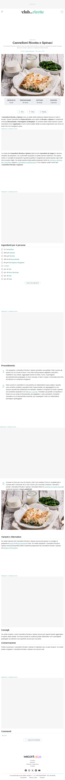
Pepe (10, 279)
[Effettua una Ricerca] (62, 11)
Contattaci (32, 766)
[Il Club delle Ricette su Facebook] (26, 770)
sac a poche (33, 392)
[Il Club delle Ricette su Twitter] (32, 770)
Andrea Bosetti (30, 51)
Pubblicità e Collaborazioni (32, 764)
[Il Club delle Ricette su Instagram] (29, 770)
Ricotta (12, 256)
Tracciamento (23, 777)
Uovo (7, 266)
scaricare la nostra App (52, 487)
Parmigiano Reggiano (16, 262)
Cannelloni (10, 249)
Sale (10, 276)
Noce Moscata (13, 272)
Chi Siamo (32, 760)
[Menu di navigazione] (2, 12)
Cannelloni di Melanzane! (27, 162)
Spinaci (12, 253)
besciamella (21, 543)
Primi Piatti (33, 39)
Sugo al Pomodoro (11, 548)
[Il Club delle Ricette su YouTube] (39, 770)
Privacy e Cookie (33, 777)
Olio (9, 269)
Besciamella (14, 259)
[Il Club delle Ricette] (32, 12)
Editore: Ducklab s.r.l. (28, 775)
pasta (12, 543)
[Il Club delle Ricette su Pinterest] (36, 770)
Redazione (32, 762)
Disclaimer (42, 777)
